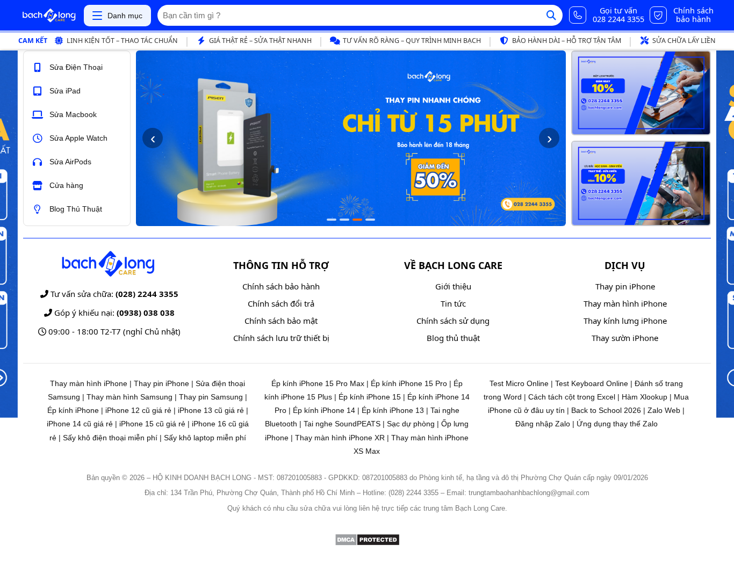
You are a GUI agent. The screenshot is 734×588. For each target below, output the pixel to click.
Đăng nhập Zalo (542, 423)
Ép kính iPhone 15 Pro (409, 383)
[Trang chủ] (48, 15)
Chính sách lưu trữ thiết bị (281, 337)
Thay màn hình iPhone (625, 303)
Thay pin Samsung (211, 397)
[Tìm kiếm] (551, 15)
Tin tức (453, 303)
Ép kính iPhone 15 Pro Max (317, 383)
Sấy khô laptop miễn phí (205, 437)
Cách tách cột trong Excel (571, 397)
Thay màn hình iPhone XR (340, 437)
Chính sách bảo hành (281, 286)
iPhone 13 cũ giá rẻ (211, 410)
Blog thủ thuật (453, 337)
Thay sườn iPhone (625, 337)
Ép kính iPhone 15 (370, 397)
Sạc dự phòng (411, 423)
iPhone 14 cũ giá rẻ (80, 423)
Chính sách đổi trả (281, 303)
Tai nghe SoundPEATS (342, 423)
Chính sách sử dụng (453, 320)
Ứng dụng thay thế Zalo (617, 423)
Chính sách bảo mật (281, 320)
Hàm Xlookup (644, 397)
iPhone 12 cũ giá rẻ (138, 410)
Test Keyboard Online (591, 383)
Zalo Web (663, 410)
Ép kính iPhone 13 (393, 410)
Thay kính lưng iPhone (625, 320)
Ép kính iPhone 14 (324, 410)
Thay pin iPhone (625, 286)
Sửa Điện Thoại (76, 67)
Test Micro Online (519, 383)
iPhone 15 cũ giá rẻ (152, 423)
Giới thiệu (453, 286)
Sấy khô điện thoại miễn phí (110, 437)
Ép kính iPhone (73, 410)
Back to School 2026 (606, 410)
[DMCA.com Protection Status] (367, 543)
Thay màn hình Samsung (129, 397)
